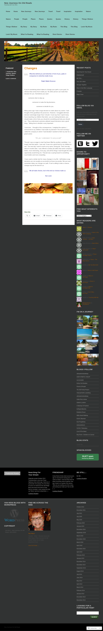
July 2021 (79, 513)
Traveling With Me (93, 297)
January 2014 (80, 593)
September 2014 (81, 568)
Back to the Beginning (87, 287)
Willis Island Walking (82, 415)
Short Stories (57, 34)
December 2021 (81, 510)
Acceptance (85, 304)
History (67, 19)
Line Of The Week (81, 431)
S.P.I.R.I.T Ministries (82, 428)
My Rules (43, 27)
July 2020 (79, 516)
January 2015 (80, 558)
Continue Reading (33, 493)
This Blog (63, 27)
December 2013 (81, 597)
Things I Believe (87, 19)
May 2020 (79, 519)
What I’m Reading (27, 34)
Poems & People (81, 386)
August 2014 (80, 571)
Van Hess (31, 533)
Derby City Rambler (82, 383)
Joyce (84, 227)
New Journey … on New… (88, 238)
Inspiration (67, 11)
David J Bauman (81, 418)
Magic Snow (80, 94)
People (16, 19)
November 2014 (81, 564)
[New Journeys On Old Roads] (51, 61)
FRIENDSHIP (80, 75)
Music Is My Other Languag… (90, 233)
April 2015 (79, 552)
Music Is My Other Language (84, 88)
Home (8, 11)
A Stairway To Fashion (83, 405)
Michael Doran (86, 303)
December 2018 (81, 539)
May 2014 (79, 581)
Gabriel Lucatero (81, 402)
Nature (88, 11)
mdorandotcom (81, 425)
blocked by (88, 457)
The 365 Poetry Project (83, 389)
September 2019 (81, 532)
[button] (84, 164)
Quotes (49, 19)
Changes (30, 68)
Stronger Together (82, 85)
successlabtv (80, 380)
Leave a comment (11, 78)
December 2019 (81, 529)
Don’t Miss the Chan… (88, 292)
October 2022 (80, 507)
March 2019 (80, 536)
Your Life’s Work (81, 81)
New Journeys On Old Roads (18, 3)
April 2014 (79, 584)
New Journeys (26, 11)
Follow (80, 124)
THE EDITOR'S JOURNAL (84, 393)
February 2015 (81, 555)
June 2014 (79, 577)
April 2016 (79, 545)
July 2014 (79, 574)
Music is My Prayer (93, 270)
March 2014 (80, 587)
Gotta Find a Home (82, 399)
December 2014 (81, 561)
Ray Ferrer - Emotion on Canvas (85, 434)
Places (33, 19)
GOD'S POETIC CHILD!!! (83, 377)
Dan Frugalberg (81, 422)
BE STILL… (80, 78)
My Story (24, 27)
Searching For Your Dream (84, 72)
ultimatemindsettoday (82, 373)
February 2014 (81, 590)
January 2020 (80, 526)
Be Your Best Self (93, 265)
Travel (50, 11)
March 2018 (80, 542)
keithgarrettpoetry (81, 409)
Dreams (90, 227)
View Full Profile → (33, 545)
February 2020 (81, 523)
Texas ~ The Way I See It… (89, 254)
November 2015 (81, 548)
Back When (95, 243)
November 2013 (81, 600)
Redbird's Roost (81, 412)
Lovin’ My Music (86, 27)
